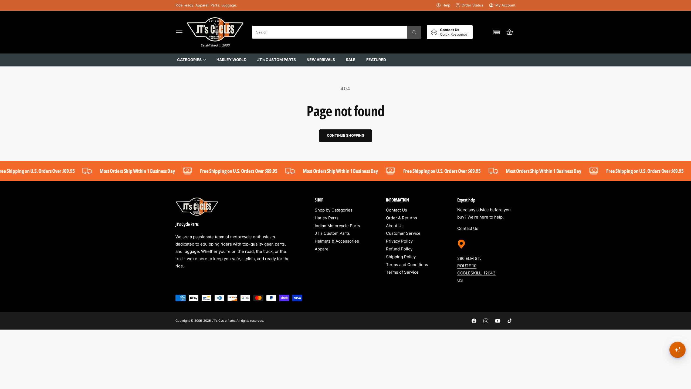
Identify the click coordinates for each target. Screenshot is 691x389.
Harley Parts (326, 217)
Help (446, 5)
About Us (395, 225)
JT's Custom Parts (332, 233)
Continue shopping (345, 135)
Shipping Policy (401, 256)
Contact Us (396, 210)
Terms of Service (402, 272)
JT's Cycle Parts (223, 321)
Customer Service (403, 233)
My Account (505, 5)
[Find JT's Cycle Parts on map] (461, 250)
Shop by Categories (334, 210)
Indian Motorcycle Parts (337, 225)
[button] (179, 32)
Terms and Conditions (407, 264)
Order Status (472, 5)
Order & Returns (401, 217)
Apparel (322, 248)
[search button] (414, 32)
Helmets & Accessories (337, 241)
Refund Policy (399, 248)
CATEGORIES (189, 59)
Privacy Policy (399, 241)
